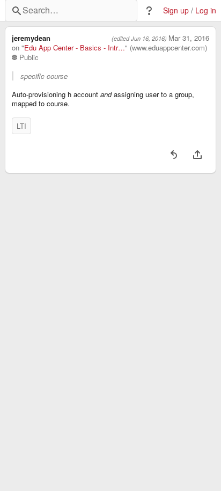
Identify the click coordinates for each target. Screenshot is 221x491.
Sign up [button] (176, 10)
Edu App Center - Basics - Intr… (74, 48)
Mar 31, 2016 (188, 38)
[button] (149, 11)
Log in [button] (205, 10)
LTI (21, 125)
